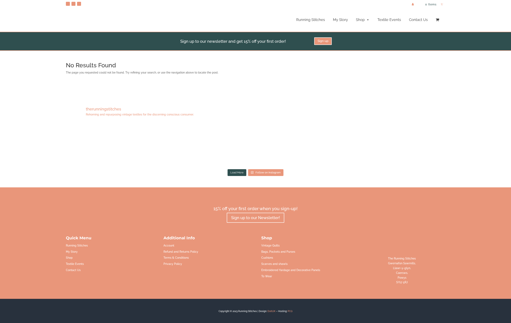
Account (168, 245)
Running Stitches (310, 20)
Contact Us (418, 20)
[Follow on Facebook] (73, 4)
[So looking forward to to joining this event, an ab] (179, 145)
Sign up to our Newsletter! (255, 217)
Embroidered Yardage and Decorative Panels (290, 270)
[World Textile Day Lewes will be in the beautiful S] (103, 145)
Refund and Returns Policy (180, 251)
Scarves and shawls (274, 263)
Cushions (267, 257)
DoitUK (271, 311)
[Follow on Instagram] (79, 4)
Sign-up (323, 41)
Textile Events (389, 20)
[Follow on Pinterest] (68, 4)
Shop (360, 20)
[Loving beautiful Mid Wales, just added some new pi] (255, 145)
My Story (340, 20)
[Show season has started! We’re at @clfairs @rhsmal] (332, 145)
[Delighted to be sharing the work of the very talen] (408, 145)
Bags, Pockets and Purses (278, 251)
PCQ (290, 311)
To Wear (266, 276)
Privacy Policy (172, 263)
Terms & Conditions (176, 257)
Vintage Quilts (270, 245)
